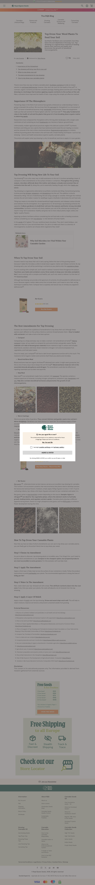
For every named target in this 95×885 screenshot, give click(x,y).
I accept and (48, 447)
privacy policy (59, 447)
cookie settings (45, 447)
